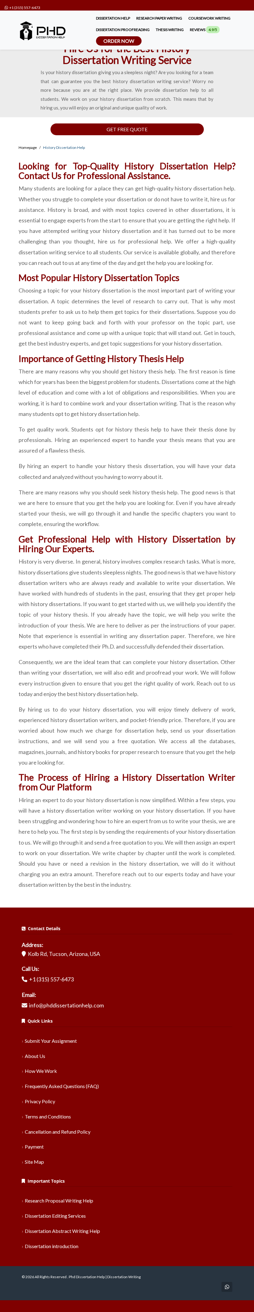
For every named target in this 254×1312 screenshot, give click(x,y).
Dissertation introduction (51, 1246)
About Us (35, 1056)
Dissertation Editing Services (55, 1216)
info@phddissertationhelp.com (66, 1005)
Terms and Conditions (48, 1116)
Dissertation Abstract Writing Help (62, 1231)
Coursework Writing (209, 18)
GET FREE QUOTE (127, 129)
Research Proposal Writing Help (59, 1200)
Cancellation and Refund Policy (57, 1132)
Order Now (118, 41)
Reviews (203, 29)
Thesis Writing (170, 29)
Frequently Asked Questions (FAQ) (62, 1086)
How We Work (41, 1071)
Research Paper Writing (159, 18)
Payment (34, 1146)
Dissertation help (113, 18)
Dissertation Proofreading (123, 29)
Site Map (34, 1162)
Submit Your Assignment (51, 1041)
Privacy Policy (40, 1101)
